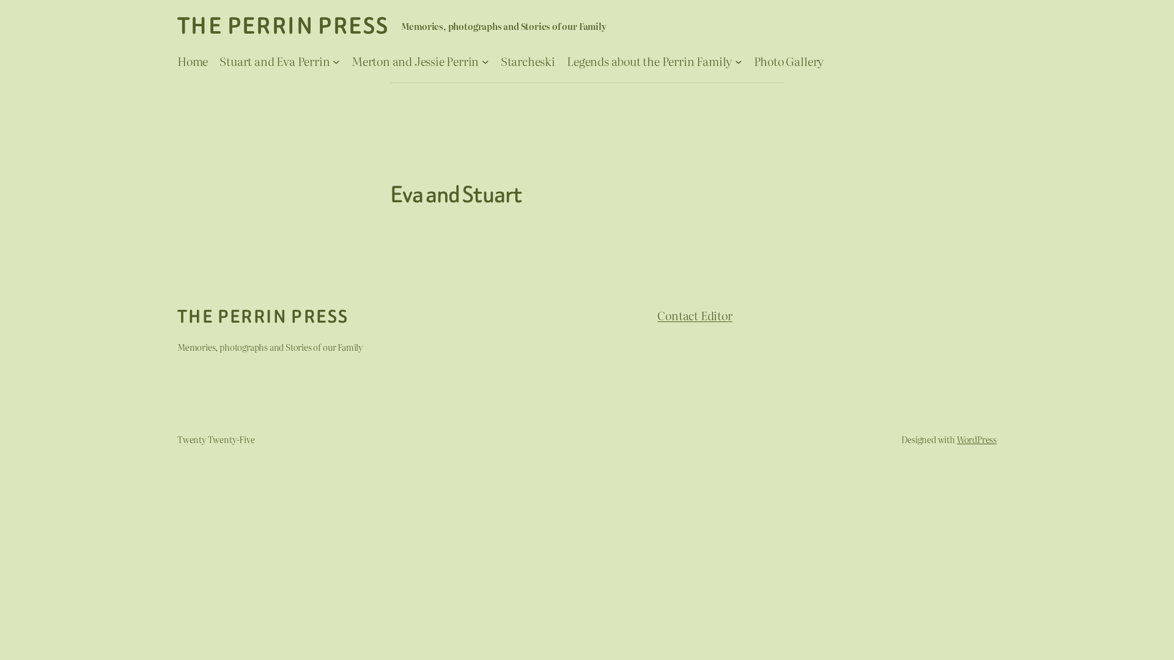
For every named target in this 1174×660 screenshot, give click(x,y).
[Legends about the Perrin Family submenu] (738, 61)
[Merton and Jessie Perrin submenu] (485, 61)
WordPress (977, 439)
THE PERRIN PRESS (283, 26)
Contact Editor (694, 315)
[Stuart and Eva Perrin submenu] (336, 61)
